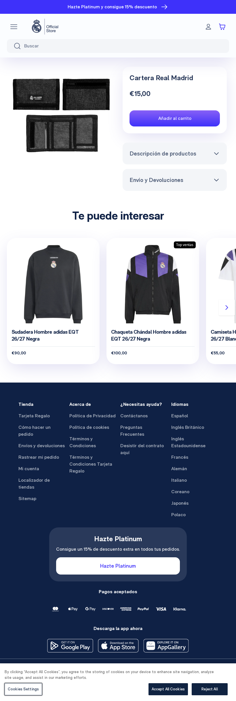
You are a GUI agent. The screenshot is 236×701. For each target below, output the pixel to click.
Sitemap (27, 498)
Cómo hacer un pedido (34, 431)
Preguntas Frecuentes (132, 431)
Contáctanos (134, 415)
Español (179, 415)
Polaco (178, 514)
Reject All (209, 689)
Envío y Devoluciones (156, 179)
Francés (179, 457)
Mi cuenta (28, 468)
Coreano (180, 491)
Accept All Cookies (168, 689)
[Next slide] (227, 307)
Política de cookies (89, 427)
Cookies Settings (23, 689)
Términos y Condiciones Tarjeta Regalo (90, 464)
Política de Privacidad (92, 415)
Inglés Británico (187, 427)
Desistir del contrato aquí (142, 449)
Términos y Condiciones (82, 442)
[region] (118, 682)
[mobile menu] (14, 27)
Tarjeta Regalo (34, 415)
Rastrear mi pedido (38, 457)
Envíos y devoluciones (41, 445)
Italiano (179, 480)
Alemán (179, 468)
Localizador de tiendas (34, 483)
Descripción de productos (163, 153)
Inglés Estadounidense (188, 442)
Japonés (180, 503)
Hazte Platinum (118, 566)
